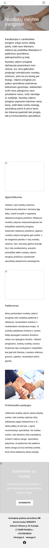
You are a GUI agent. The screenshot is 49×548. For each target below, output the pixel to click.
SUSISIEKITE (25, 503)
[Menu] (43, 3)
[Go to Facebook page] (24, 542)
